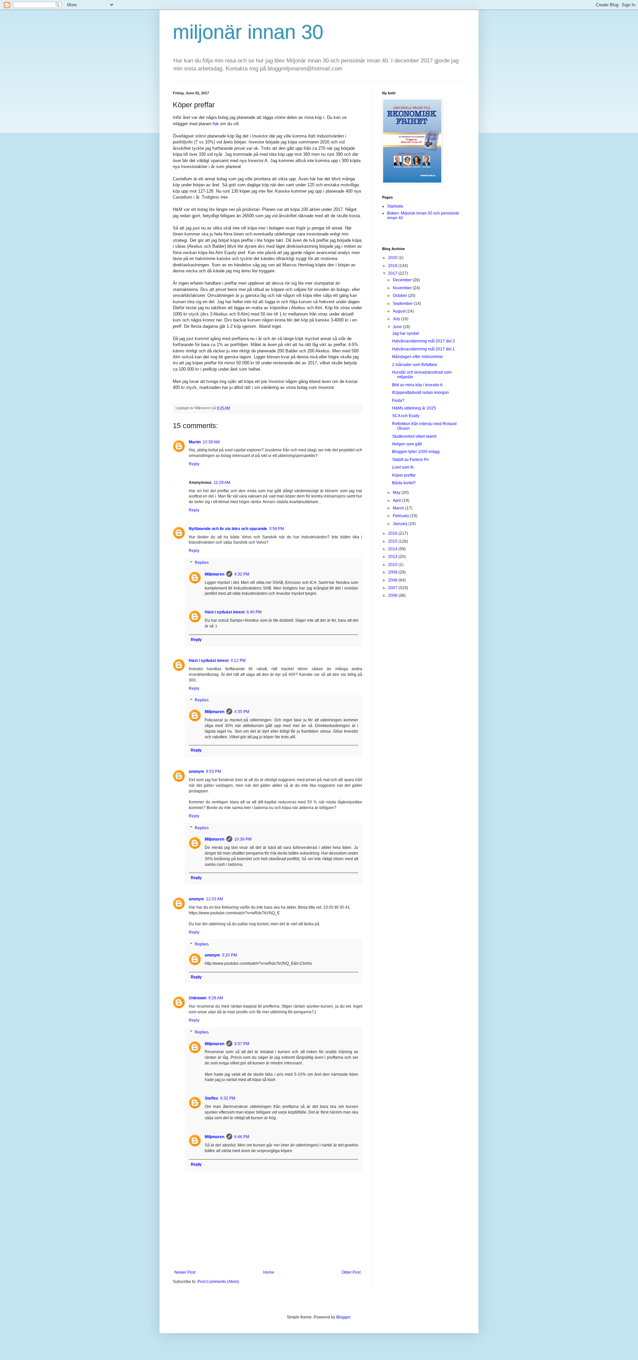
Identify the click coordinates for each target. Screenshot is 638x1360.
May (397, 492)
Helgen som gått (407, 444)
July (397, 319)
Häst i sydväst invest (225, 612)
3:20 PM (229, 955)
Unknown (197, 998)
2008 (393, 580)
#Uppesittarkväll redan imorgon (420, 392)
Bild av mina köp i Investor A (417, 385)
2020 (393, 257)
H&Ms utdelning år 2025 (414, 408)
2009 (393, 572)
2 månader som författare (414, 364)
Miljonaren (214, 574)
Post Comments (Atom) (218, 1281)
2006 (393, 595)
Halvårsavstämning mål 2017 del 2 (423, 341)
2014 (393, 549)
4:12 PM (238, 660)
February (401, 515)
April (397, 500)
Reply (194, 464)
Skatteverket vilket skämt (414, 436)
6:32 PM (227, 1098)
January (400, 523)
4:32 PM (241, 574)
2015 (393, 541)
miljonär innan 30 (248, 32)
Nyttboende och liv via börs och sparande (228, 528)
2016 (393, 533)
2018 (393, 265)
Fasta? (398, 400)
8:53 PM (213, 771)
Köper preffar (404, 475)
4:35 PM (241, 711)
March (399, 508)
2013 (393, 556)
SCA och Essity (405, 415)
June (398, 326)
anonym (196, 771)
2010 (393, 564)
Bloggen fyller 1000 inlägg (416, 451)
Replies (202, 562)
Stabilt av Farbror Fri (410, 459)
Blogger (343, 1317)
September (403, 303)
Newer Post (184, 1272)
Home (268, 1272)
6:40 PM (254, 612)
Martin (195, 442)
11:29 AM (222, 482)
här (216, 123)
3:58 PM (276, 528)
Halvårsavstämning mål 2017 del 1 (423, 349)
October (400, 295)
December (403, 280)
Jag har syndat (405, 333)
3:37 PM (241, 1044)
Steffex (211, 1098)
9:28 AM (215, 998)
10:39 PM (243, 839)
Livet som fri (403, 467)
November (403, 288)
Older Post (351, 1272)
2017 (393, 273)
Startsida (395, 206)
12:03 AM (214, 899)
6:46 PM (241, 1136)
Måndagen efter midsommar (417, 356)
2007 (393, 588)
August (399, 311)
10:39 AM (211, 442)
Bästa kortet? (404, 483)
